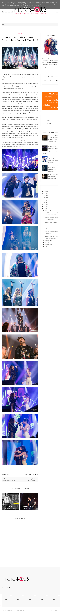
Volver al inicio (52, 610)
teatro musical (45, 123)
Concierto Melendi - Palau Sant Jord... (9, 507)
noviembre (47, 240)
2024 (45, 195)
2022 (45, 200)
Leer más (44, 67)
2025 (45, 193)
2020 (45, 204)
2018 (45, 208)
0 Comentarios (5, 474)
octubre (47, 242)
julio (46, 246)
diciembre (47, 210)
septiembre (48, 244)
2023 (45, 197)
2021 (45, 202)
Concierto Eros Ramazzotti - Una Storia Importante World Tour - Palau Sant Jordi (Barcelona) (51, 150)
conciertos (44, 121)
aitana (20, 33)
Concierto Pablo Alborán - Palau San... (28, 507)
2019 (45, 206)
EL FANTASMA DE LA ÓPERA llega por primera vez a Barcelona (54, 176)
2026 (45, 191)
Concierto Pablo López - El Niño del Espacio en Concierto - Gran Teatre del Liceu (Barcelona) (51, 139)
